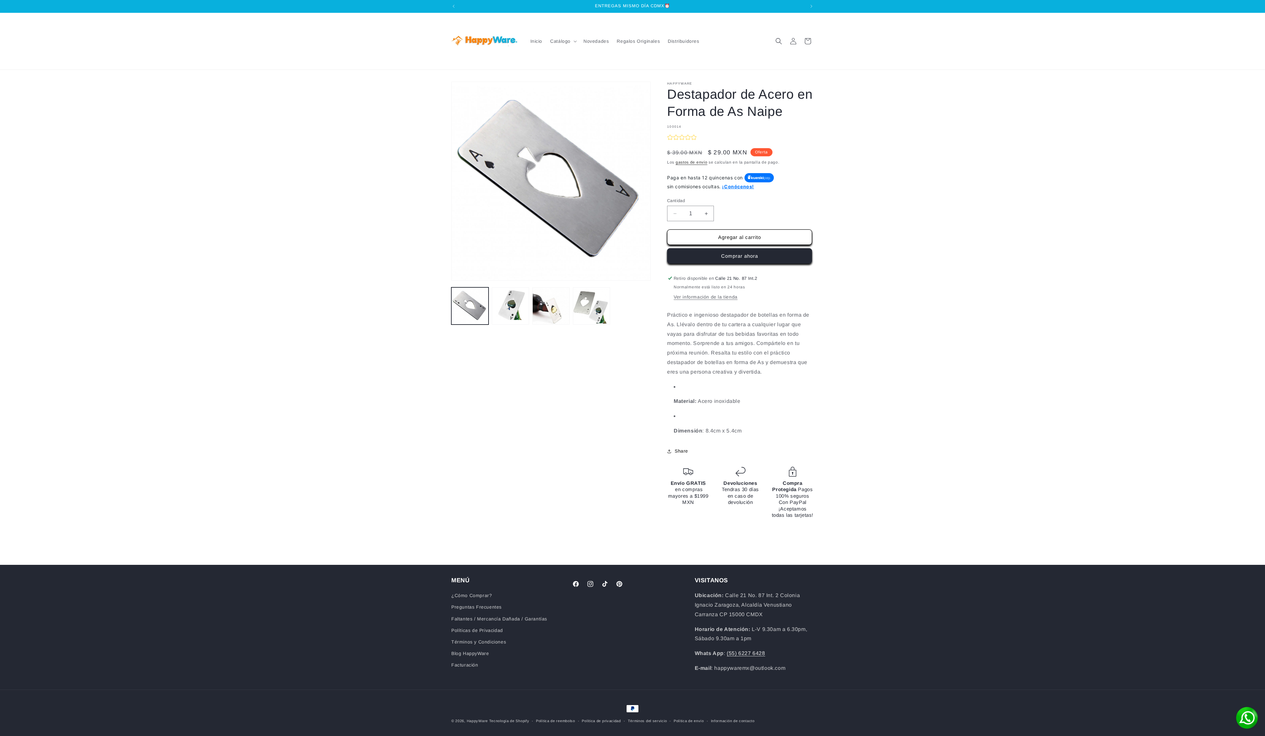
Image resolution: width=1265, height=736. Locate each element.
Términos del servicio (647, 721)
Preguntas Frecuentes (476, 607)
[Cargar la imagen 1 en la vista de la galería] (470, 306)
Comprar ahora (739, 256)
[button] (562, 41)
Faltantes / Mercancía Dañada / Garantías (499, 618)
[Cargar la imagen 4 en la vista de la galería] (591, 306)
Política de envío (689, 721)
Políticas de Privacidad (477, 630)
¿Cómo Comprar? (471, 595)
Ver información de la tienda (706, 297)
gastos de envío (692, 162)
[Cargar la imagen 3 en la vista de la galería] (551, 306)
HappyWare (477, 721)
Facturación (464, 665)
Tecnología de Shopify (509, 721)
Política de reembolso (555, 721)
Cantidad (676, 200)
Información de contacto (733, 721)
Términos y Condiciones (478, 641)
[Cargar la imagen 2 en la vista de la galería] (510, 306)
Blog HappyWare (470, 653)
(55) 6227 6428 (746, 653)
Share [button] (681, 451)
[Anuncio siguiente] (811, 6)
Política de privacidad (601, 721)
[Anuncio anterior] (453, 6)
